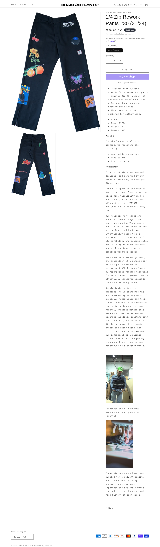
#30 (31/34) (115, 50)
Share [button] (111, 508)
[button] (14, 4)
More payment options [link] (127, 83)
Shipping (109, 34)
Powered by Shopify (43, 546)
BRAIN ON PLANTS (26, 546)
